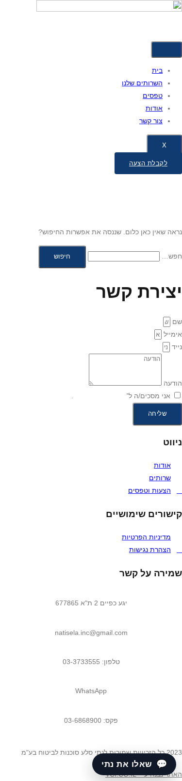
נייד (176, 347)
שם (176, 321)
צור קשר (151, 121)
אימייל (172, 334)
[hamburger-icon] (166, 49)
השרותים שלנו (142, 83)
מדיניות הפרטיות (98, 396)
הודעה (172, 383)
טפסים (153, 95)
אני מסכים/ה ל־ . (120, 396)
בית (157, 70)
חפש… (172, 256)
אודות (154, 108)
